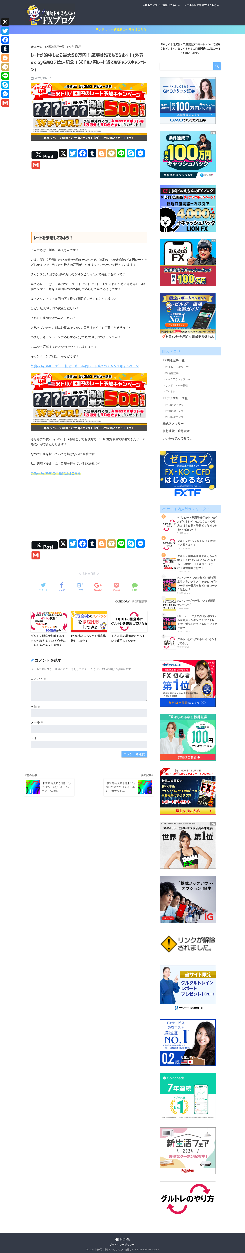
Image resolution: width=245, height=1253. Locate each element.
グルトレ (170, 391)
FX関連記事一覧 (174, 360)
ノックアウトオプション (179, 379)
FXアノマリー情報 (175, 398)
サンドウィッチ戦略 (176, 385)
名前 (36, 706)
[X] (5, 21)
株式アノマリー (173, 423)
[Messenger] (5, 93)
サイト (35, 738)
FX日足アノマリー (175, 405)
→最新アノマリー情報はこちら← (161, 5)
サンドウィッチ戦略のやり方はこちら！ (123, 29)
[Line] (5, 75)
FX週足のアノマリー (176, 411)
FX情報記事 (139, 601)
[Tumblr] (5, 48)
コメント (39, 678)
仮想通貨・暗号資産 (176, 431)
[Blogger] (5, 57)
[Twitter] (5, 30)
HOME (124, 1239)
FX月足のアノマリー (176, 417)
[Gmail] (5, 102)
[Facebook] (5, 39)
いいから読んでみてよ (178, 438)
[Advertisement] (89, 198)
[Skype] (5, 84)
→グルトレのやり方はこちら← (201, 5)
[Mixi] (5, 66)
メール (37, 722)
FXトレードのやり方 (176, 367)
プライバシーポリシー (122, 1244)
